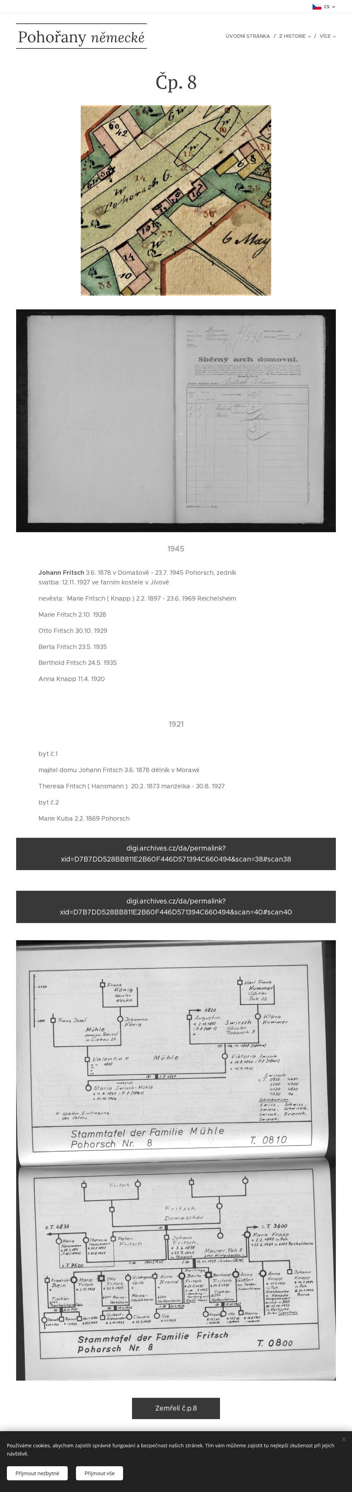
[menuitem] (250, 36)
